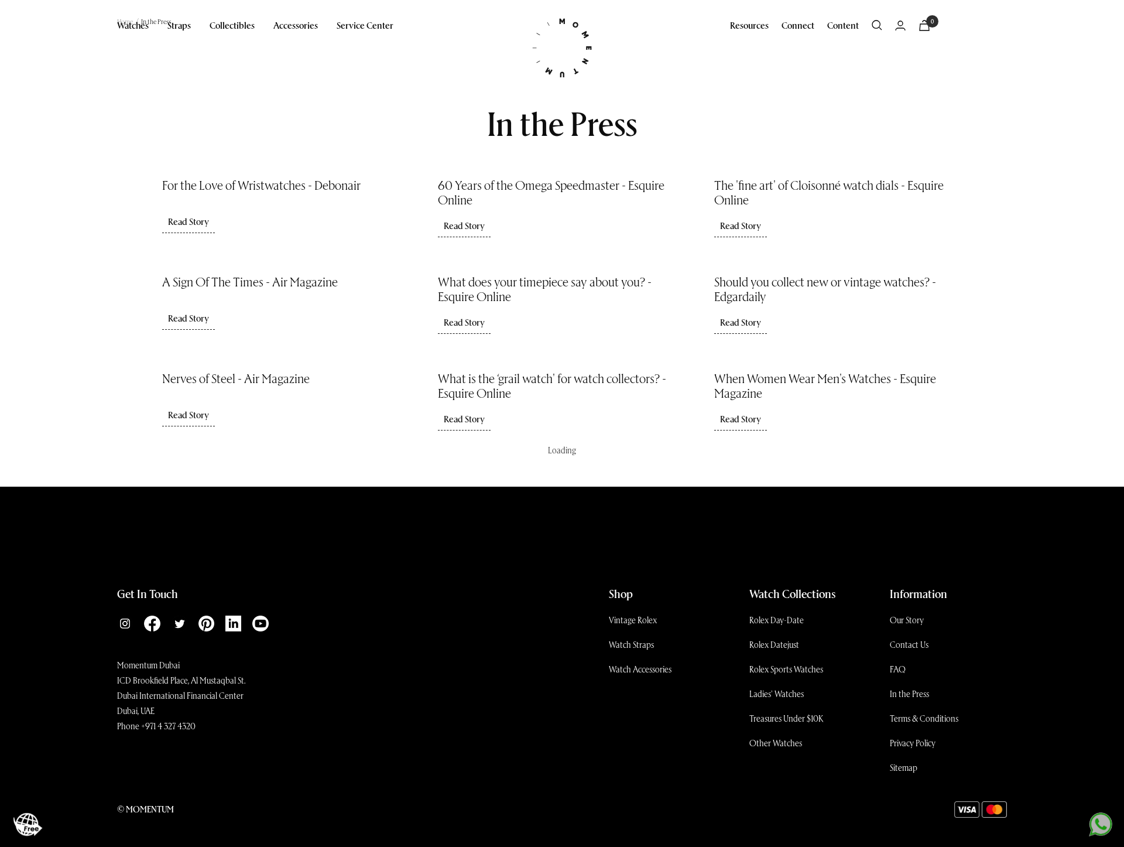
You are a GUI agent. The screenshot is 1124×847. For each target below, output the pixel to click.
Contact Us (909, 644)
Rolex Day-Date (776, 619)
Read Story (188, 221)
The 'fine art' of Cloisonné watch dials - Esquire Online (829, 192)
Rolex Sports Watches (786, 669)
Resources (749, 24)
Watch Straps (631, 644)
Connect (798, 24)
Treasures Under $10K (786, 718)
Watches (133, 24)
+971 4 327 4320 (168, 725)
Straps (179, 24)
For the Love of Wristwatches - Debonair (261, 184)
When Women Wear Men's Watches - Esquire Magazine (825, 385)
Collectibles (232, 24)
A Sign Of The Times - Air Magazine (250, 281)
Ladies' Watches (776, 693)
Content (843, 24)
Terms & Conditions (924, 718)
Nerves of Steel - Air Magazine (236, 377)
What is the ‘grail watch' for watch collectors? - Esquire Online (552, 385)
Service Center (365, 24)
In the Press (909, 693)
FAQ (898, 669)
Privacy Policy (912, 742)
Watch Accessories (640, 669)
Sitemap (903, 767)
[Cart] (924, 25)
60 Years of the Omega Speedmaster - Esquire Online (551, 192)
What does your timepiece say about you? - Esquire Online (545, 288)
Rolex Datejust (774, 644)
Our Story (907, 619)
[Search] (877, 25)
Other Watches (775, 742)
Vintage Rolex (633, 619)
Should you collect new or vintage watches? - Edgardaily (825, 288)
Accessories (295, 24)
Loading (562, 450)
